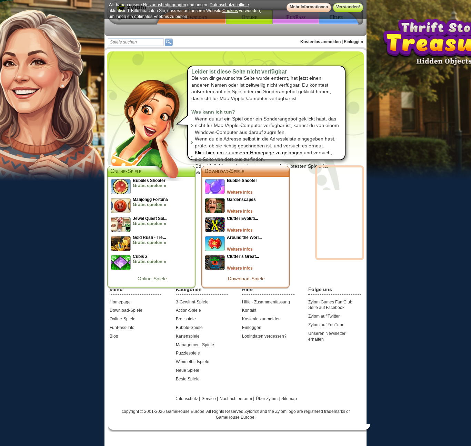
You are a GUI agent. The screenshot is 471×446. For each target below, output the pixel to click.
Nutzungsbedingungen (164, 4)
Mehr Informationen (309, 6)
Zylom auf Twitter (324, 316)
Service (209, 398)
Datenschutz (186, 398)
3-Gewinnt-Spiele (192, 302)
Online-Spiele (152, 278)
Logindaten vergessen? (264, 336)
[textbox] (136, 42)
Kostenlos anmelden (320, 41)
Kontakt (249, 310)
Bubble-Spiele (189, 327)
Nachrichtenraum (236, 398)
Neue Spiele (187, 370)
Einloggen (353, 41)
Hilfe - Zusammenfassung (266, 302)
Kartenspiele (188, 336)
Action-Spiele (188, 310)
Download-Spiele (224, 171)
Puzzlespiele (188, 353)
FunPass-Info (122, 327)
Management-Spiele (195, 344)
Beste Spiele (188, 379)
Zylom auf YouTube (326, 324)
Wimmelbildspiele (192, 361)
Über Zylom (267, 398)
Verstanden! (348, 6)
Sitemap (289, 398)
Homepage (120, 302)
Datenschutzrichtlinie (229, 4)
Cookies (230, 10)
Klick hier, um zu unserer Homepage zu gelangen (248, 152)
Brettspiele (186, 319)
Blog (114, 336)
